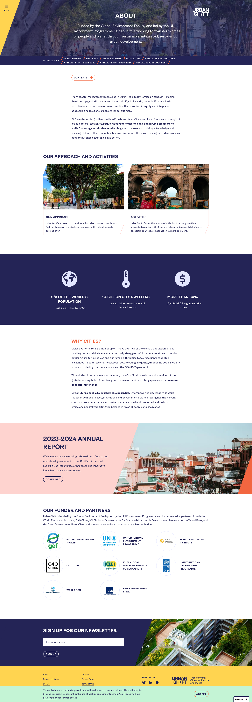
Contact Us (133, 58)
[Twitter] (144, 682)
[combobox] (241, 699)
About (46, 674)
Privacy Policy (88, 679)
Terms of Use (88, 684)
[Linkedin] (150, 682)
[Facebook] (157, 682)
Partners (92, 58)
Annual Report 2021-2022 (160, 58)
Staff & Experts (112, 58)
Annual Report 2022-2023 (79, 63)
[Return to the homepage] (190, 680)
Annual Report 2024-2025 (151, 63)
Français (239, 699)
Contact (85, 674)
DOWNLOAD (53, 479)
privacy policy (50, 697)
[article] (83, 199)
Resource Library (51, 679)
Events (46, 684)
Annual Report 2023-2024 (115, 63)
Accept (201, 694)
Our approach (73, 58)
